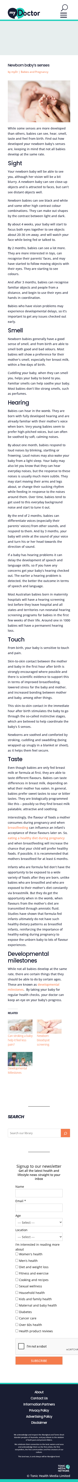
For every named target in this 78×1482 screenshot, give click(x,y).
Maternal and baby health (38, 1305)
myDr (14, 72)
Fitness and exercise (34, 1273)
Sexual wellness (30, 1286)
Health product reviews (36, 1331)
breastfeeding (18, 827)
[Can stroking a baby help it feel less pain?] (20, 1026)
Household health (32, 1293)
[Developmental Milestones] (20, 1059)
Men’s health (28, 1261)
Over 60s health (30, 1325)
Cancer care (27, 1318)
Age (18, 1215)
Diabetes (25, 1312)
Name (19, 1186)
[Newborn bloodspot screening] (49, 1026)
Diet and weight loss (34, 1267)
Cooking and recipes (34, 1280)
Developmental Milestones (17, 1070)
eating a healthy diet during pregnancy (36, 838)
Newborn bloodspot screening (43, 1040)
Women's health (30, 1254)
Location (21, 1230)
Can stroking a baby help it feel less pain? (20, 1040)
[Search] (65, 1133)
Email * (20, 1201)
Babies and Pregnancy (34, 72)
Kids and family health (35, 1299)
